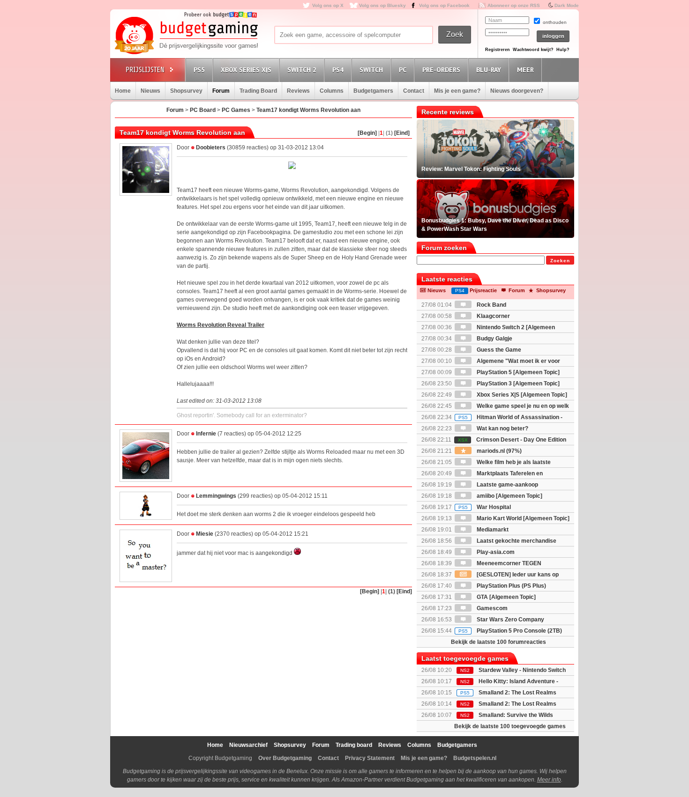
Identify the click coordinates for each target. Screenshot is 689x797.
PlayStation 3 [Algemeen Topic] (517, 383)
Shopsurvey (186, 91)
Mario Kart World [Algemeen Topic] (522, 518)
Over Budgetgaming (285, 758)
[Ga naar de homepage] (186, 36)
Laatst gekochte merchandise (515, 541)
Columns (332, 91)
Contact (413, 91)
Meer (525, 70)
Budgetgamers (373, 91)
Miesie (204, 534)
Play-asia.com (495, 552)
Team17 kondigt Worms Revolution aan (308, 110)
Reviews (298, 91)
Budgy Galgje (493, 338)
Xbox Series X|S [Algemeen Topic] (521, 394)
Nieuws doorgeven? (516, 91)
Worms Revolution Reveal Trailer (220, 325)
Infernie (206, 433)
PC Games (236, 110)
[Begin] (367, 133)
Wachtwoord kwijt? (533, 49)
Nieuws (150, 91)
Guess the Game (498, 350)
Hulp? (562, 49)
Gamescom (491, 608)
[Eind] (402, 133)
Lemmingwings (216, 496)
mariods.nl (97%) (498, 451)
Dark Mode (566, 5)
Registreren (497, 49)
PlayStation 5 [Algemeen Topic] (517, 372)
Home (123, 91)
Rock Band (490, 305)
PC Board (203, 110)
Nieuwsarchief (248, 745)
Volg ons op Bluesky (382, 5)
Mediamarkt (492, 529)
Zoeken (560, 260)
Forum (221, 91)
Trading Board (258, 91)
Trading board (354, 745)
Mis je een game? (457, 91)
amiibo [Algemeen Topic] (508, 496)
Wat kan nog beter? (501, 428)
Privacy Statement (370, 758)
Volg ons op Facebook (444, 5)
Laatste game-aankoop (506, 484)
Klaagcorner (492, 316)
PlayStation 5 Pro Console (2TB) (510, 630)
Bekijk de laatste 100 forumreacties (498, 642)
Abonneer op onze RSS (513, 5)
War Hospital (484, 507)
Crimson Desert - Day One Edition (512, 439)
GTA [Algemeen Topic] (505, 597)
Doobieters (210, 147)
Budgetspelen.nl (474, 758)
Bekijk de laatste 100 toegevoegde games (510, 726)
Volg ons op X (328, 5)
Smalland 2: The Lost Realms (517, 692)
